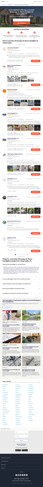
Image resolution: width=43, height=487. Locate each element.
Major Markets (7, 381)
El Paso (29, 401)
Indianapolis (5, 424)
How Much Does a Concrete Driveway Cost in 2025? (29, 324)
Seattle (30, 416)
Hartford (4, 407)
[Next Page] (30, 254)
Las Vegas (17, 403)
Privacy (15, 478)
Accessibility (27, 479)
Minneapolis (18, 396)
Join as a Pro (35, 1)
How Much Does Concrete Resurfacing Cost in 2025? (28, 370)
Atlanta (4, 420)
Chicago (4, 422)
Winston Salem (18, 416)
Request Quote (35, 61)
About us (3, 468)
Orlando (4, 416)
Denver (4, 405)
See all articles (7, 307)
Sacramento (5, 397)
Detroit (17, 392)
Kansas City (17, 399)
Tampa (4, 418)
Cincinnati (17, 418)
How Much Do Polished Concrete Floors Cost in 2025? (30, 347)
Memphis (30, 394)
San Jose (4, 403)
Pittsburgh (30, 390)
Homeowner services (5, 457)
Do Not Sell (22, 478)
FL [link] (6, 4)
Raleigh (17, 414)
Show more (38, 123)
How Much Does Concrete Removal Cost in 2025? (11, 370)
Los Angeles (5, 394)
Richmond (30, 412)
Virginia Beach (31, 414)
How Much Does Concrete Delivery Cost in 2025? (11, 325)
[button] (10, 79)
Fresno (4, 390)
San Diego (5, 399)
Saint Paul (17, 397)
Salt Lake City (31, 409)
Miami (4, 414)
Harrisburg (30, 386)
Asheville (17, 409)
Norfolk (29, 411)
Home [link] (4, 4)
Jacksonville (5, 412)
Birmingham (5, 384)
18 (27, 254)
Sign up (21, 440)
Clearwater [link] (10, 4)
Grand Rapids (18, 394)
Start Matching (21, 23)
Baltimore (17, 388)
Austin (29, 397)
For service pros (4, 461)
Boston (17, 390)
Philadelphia (31, 388)
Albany (16, 405)
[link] (21, 49)
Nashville (30, 396)
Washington (5, 409)
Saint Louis (17, 401)
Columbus (17, 422)
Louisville (17, 384)
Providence (30, 392)
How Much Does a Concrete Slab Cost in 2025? (11, 348)
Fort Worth (30, 403)
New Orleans (18, 386)
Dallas (29, 399)
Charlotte (17, 411)
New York (17, 407)
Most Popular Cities (5, 428)
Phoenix (4, 386)
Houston (30, 405)
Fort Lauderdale (6, 411)
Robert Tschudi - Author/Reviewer (10, 322)
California (18, 478)
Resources (3, 464)
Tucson (4, 388)
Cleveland (17, 420)
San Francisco (5, 401)
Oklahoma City (18, 424)
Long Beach (5, 392)
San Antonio (31, 407)
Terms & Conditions (28, 480)
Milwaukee (30, 420)
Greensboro (18, 412)
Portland (30, 384)
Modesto (4, 396)
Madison (30, 418)
